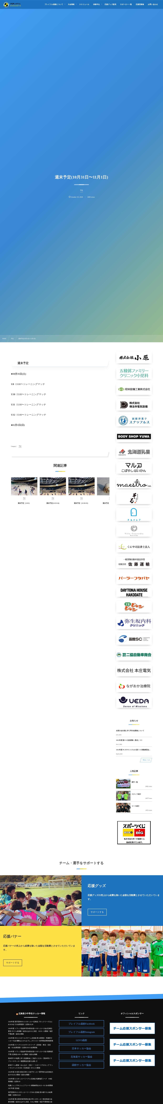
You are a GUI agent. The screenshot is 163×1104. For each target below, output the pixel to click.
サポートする (97, 912)
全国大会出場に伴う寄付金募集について (130, 731)
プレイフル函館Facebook (81, 1024)
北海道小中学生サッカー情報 (31, 1013)
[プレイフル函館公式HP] (12, 5)
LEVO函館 (81, 1040)
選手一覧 (135, 782)
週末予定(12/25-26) (52, 503)
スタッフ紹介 (136, 794)
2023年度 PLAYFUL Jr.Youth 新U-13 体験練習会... (133, 750)
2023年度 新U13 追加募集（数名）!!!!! (129, 740)
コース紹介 (135, 806)
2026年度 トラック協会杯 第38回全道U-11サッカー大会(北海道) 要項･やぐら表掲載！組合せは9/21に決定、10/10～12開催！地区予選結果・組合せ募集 (30, 1031)
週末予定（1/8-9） (24, 503)
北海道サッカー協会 (81, 1056)
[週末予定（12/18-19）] (81, 486)
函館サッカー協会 (81, 1065)
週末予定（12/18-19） (81, 503)
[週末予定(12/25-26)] (53, 486)
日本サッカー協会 (81, 1048)
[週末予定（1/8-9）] (24, 486)
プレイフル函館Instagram (81, 1032)
